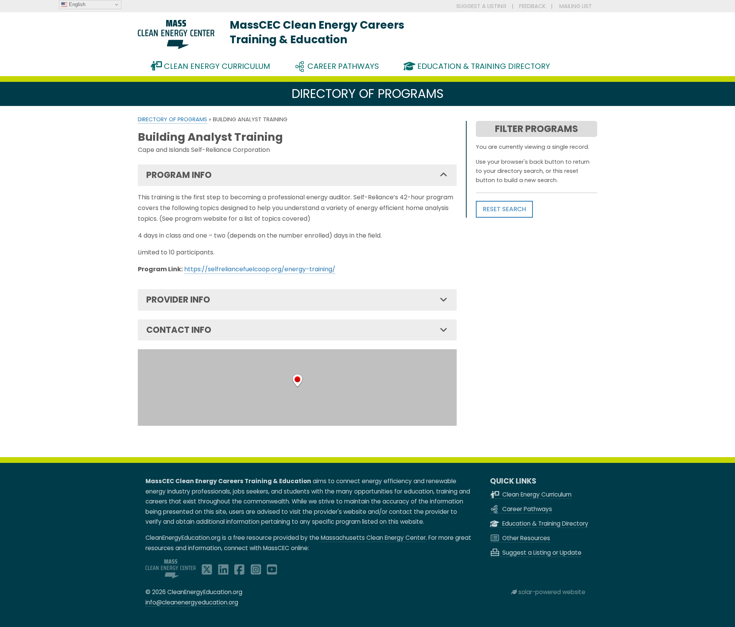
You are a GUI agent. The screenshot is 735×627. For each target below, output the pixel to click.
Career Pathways (342, 66)
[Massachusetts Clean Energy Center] (170, 576)
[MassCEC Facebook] (239, 572)
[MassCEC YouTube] (272, 572)
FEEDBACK (532, 6)
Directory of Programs (172, 119)
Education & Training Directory (482, 66)
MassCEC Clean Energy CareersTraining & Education (317, 32)
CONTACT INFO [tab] (178, 330)
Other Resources (525, 538)
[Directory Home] (176, 46)
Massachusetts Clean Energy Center (373, 538)
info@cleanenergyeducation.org (191, 602)
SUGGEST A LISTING (481, 6)
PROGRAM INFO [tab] (179, 175)
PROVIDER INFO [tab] (178, 299)
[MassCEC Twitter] (207, 572)
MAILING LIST (575, 6)
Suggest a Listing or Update (541, 553)
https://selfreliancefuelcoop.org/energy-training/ (259, 269)
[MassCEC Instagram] (256, 572)
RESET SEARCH (504, 209)
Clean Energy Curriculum (216, 66)
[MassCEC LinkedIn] (223, 572)
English (76, 4)
